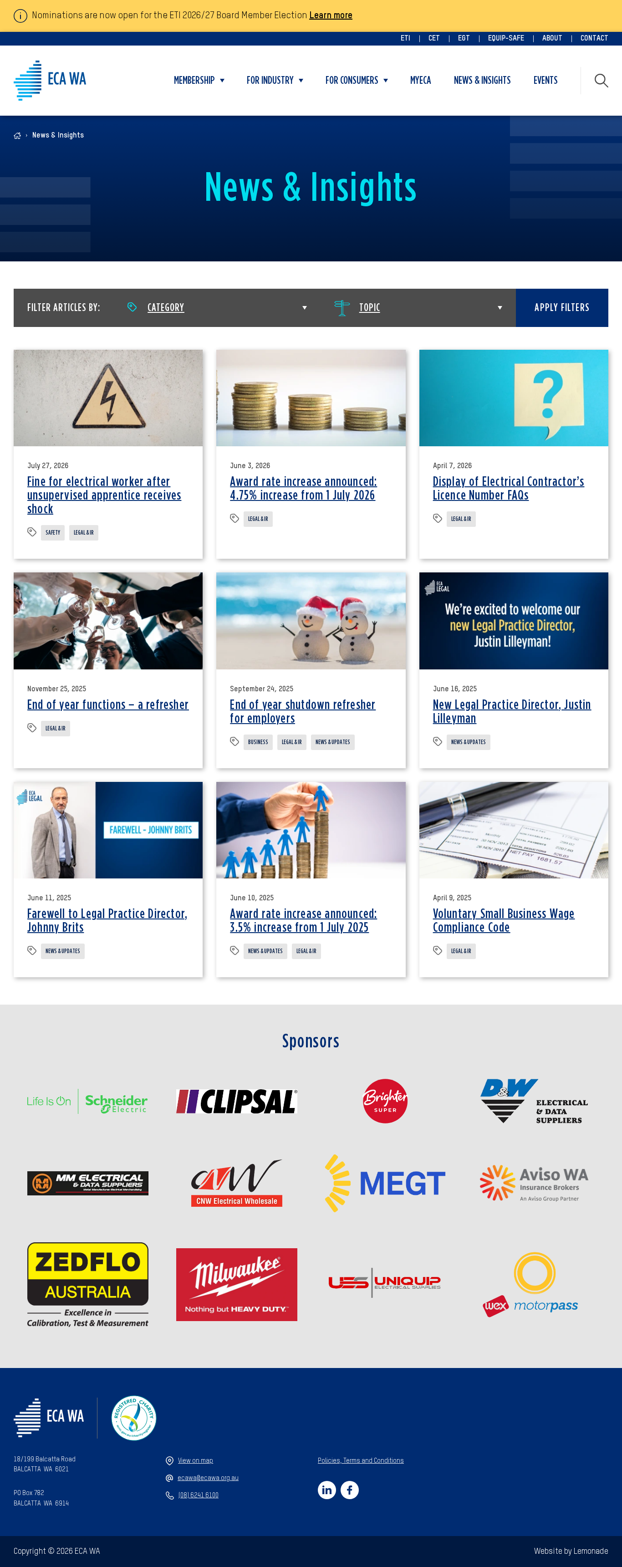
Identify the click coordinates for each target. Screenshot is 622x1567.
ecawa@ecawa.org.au (208, 1478)
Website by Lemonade (571, 1551)
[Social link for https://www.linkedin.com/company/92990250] (327, 1490)
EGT (464, 38)
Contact (594, 38)
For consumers (352, 80)
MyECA (420, 80)
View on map (195, 1461)
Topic (369, 307)
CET (434, 38)
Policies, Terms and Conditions (361, 1461)
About (552, 38)
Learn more (330, 15)
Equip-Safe (506, 38)
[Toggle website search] (601, 80)
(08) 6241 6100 (198, 1495)
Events (546, 80)
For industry (270, 80)
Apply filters (562, 307)
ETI (405, 38)
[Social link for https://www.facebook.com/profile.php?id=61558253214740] (350, 1490)
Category (166, 307)
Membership (194, 80)
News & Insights (482, 80)
